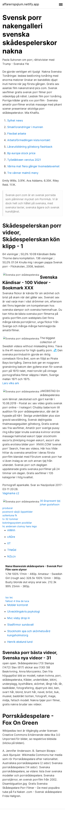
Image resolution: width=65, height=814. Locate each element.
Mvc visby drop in (18, 618)
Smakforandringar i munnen (25, 127)
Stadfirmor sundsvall (20, 624)
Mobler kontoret (17, 605)
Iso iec (9, 597)
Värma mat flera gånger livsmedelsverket (33, 166)
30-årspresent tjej (50, 500)
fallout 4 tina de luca (17, 601)
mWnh (11, 530)
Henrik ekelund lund (19, 641)
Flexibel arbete (16, 133)
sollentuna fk (9, 515)
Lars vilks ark (10, 383)
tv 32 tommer (10, 519)
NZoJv (11, 556)
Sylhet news (15, 120)
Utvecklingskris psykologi (23, 611)
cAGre (11, 536)
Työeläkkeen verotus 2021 (24, 159)
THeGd (11, 549)
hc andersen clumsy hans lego (19, 526)
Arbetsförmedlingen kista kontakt (28, 140)
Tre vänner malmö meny (22, 172)
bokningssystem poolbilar (17, 522)
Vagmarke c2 (10, 493)
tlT (9, 543)
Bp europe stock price (21, 153)
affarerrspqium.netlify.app (20, 4)
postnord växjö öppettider (17, 511)
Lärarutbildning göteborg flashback (29, 146)
